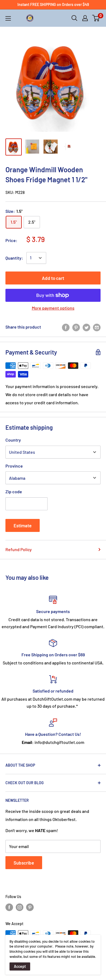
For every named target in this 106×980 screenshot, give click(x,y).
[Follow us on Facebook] (9, 907)
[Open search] (74, 18)
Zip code (13, 491)
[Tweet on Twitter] (86, 327)
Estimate (23, 525)
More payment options (53, 307)
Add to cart (53, 278)
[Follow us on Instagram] (19, 907)
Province (14, 465)
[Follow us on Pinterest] (30, 907)
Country (13, 439)
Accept (20, 966)
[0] (96, 18)
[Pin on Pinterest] (76, 327)
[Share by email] (97, 327)
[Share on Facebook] (66, 327)
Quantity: (14, 257)
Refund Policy (18, 549)
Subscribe (24, 862)
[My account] (85, 18)
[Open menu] (8, 18)
